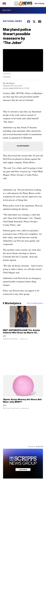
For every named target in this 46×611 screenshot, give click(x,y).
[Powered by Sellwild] (39, 446)
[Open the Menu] (4, 3)
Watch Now (39, 3)
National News (12, 21)
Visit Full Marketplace (35, 303)
